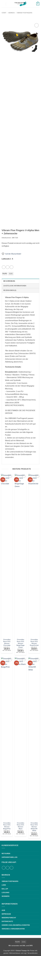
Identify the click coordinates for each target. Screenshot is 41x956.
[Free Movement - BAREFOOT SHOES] (20, 4)
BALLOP (5, 889)
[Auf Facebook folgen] (3, 267)
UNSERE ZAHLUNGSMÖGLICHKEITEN (16, 925)
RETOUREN (6, 853)
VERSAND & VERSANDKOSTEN (13, 929)
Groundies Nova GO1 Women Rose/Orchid (34, 642)
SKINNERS (5, 896)
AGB (3, 910)
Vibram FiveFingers (24, 13)
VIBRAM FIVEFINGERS (10, 881)
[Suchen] (8, 4)
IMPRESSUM (6, 914)
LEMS (4, 885)
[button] (3, 3)
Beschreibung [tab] (9, 281)
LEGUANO (5, 892)
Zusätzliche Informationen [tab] (14, 286)
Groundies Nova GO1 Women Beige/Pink (6, 826)
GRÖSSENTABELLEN (9, 857)
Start (4, 13)
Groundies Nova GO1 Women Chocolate (6, 642)
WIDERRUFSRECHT (9, 918)
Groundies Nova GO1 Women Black (20, 826)
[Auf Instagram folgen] (7, 267)
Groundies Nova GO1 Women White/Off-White (34, 827)
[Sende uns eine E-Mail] (11, 267)
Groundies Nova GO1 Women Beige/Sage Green (20, 643)
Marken (11, 13)
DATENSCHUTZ (7, 921)
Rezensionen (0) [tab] (9, 290)
